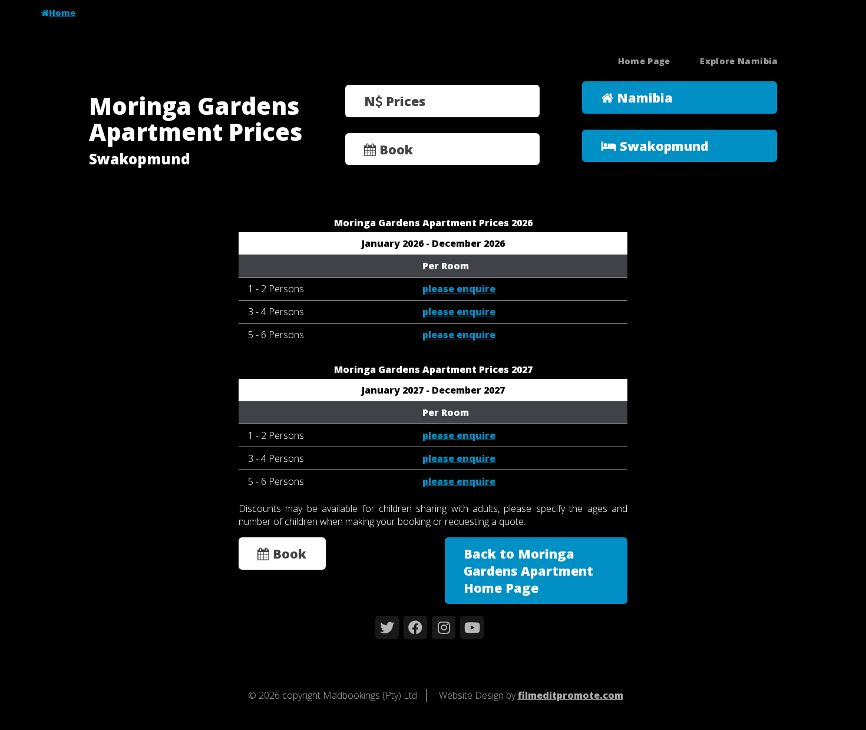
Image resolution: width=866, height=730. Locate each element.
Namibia (643, 97)
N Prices (394, 101)
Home (62, 12)
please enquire (458, 288)
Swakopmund (662, 145)
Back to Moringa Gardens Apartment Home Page (528, 570)
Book (394, 149)
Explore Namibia (739, 61)
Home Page (644, 61)
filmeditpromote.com (570, 695)
